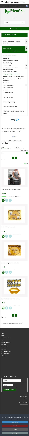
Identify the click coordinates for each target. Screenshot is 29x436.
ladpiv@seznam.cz (16, 6)
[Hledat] (23, 23)
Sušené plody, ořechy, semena (10, 60)
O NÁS (2, 340)
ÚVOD (2, 333)
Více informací (14, 433)
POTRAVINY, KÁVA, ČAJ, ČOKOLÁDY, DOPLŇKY (11, 43)
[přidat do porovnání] (10, 200)
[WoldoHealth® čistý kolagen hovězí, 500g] (14, 177)
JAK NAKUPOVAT (4, 347)
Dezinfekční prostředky (9, 102)
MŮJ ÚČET (3, 356)
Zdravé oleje (6, 82)
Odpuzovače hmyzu (8, 87)
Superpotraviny (7, 58)
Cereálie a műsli (7, 65)
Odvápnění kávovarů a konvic (10, 106)
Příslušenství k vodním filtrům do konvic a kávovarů (13, 112)
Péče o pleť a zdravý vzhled (10, 71)
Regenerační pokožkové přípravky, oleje (13, 76)
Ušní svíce (5, 90)
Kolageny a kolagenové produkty (11, 74)
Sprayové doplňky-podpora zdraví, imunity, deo (12, 79)
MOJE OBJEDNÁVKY (5, 353)
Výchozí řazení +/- (5, 148)
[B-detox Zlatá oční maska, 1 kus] (14, 214)
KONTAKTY (3, 349)
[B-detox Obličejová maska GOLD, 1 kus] (14, 250)
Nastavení (15, 429)
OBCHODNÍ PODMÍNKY (6, 342)
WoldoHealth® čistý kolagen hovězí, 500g (11, 189)
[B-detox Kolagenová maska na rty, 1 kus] (14, 286)
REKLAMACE (3, 344)
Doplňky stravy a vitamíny (9, 55)
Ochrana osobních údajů (6, 351)
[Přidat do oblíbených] (6, 200)
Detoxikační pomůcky (8, 92)
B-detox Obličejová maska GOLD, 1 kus (10, 263)
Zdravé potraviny (7, 63)
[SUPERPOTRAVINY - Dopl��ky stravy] (14, 11)
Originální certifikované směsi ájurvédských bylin (10, 68)
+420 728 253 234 (5, 6)
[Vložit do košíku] (3, 200)
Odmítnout (14, 425)
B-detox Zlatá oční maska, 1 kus (9, 227)
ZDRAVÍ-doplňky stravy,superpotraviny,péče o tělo (11, 49)
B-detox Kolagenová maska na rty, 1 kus (10, 298)
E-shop (2, 335)
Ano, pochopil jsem (14, 422)
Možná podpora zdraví (8, 85)
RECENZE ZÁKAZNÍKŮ (5, 338)
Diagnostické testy (8, 97)
